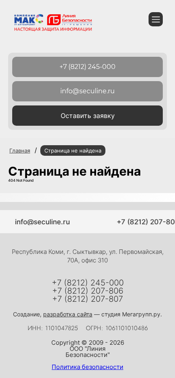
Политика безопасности (87, 367)
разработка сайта (67, 314)
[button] (87, 115)
